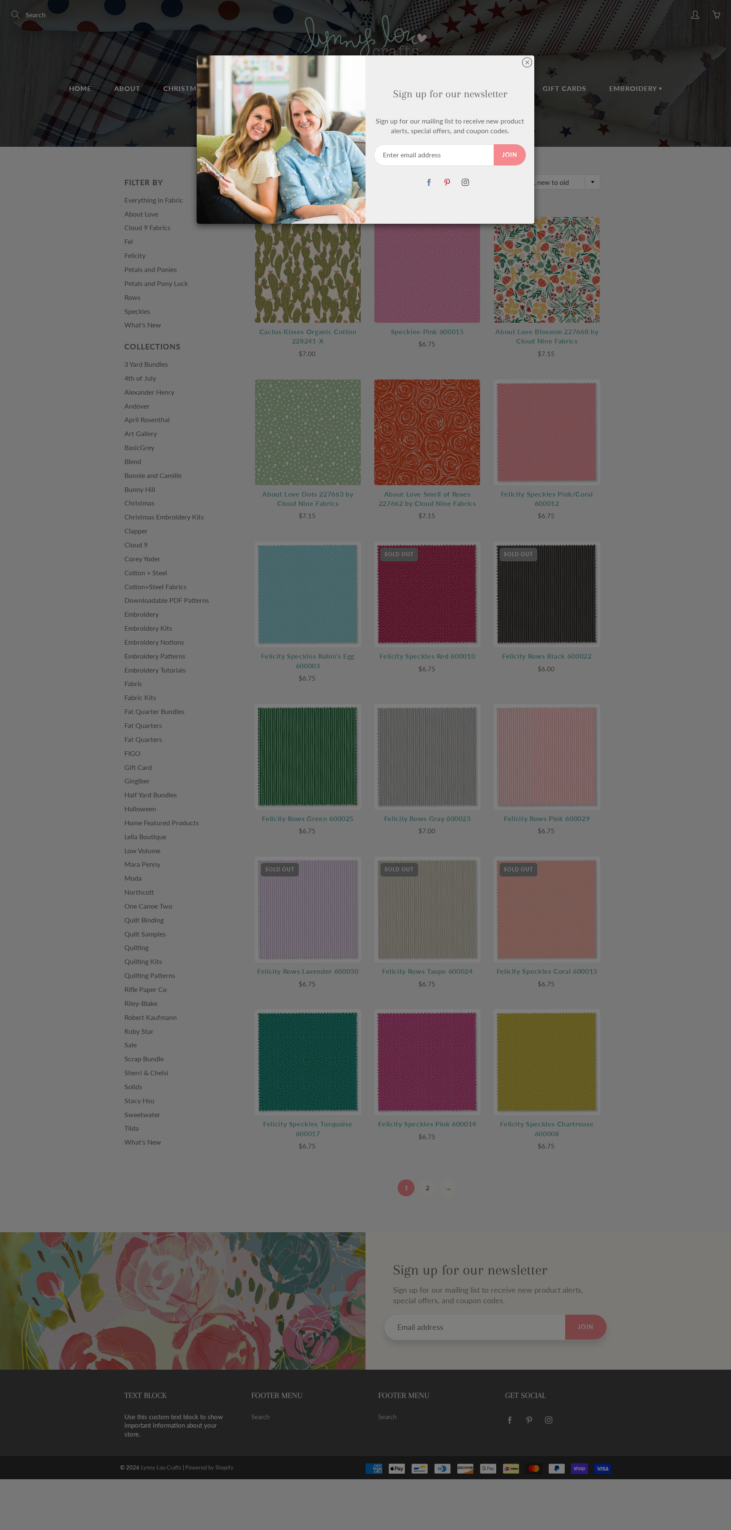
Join (509, 154)
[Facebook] (428, 182)
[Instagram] (465, 182)
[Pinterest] (447, 182)
